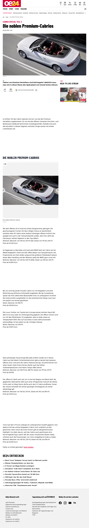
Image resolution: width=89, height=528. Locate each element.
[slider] (69, 99)
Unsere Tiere (71, 13)
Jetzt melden (29, 447)
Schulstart (25, 13)
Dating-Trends (57, 13)
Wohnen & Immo (33, 13)
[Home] (3, 17)
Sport (11, 9)
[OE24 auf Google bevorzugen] (36, 90)
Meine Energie (43, 13)
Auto (7, 17)
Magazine (24, 9)
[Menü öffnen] (85, 9)
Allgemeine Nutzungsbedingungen (16, 505)
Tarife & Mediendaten (38, 505)
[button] (63, 99)
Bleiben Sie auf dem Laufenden (68, 497)
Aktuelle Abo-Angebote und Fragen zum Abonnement (44, 508)
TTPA (33, 515)
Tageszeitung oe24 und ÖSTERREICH (43, 497)
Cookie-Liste (9, 509)
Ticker (5, 9)
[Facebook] (60, 503)
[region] (30, 192)
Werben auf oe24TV (11, 515)
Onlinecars (64, 13)
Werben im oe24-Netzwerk (14, 513)
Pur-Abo (8, 517)
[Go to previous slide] (2, 190)
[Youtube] (70, 503)
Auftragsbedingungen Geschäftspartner (44, 502)
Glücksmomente (17, 13)
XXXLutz (50, 13)
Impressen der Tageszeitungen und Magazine (42, 512)
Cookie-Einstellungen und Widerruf (16, 511)
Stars (17, 9)
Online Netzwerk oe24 (12, 497)
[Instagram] (65, 503)
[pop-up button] (80, 99)
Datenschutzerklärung (12, 507)
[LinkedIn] (74, 503)
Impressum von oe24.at (12, 519)
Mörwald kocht (80, 13)
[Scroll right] (85, 13)
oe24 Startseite (10, 502)
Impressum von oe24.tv (12, 521)
